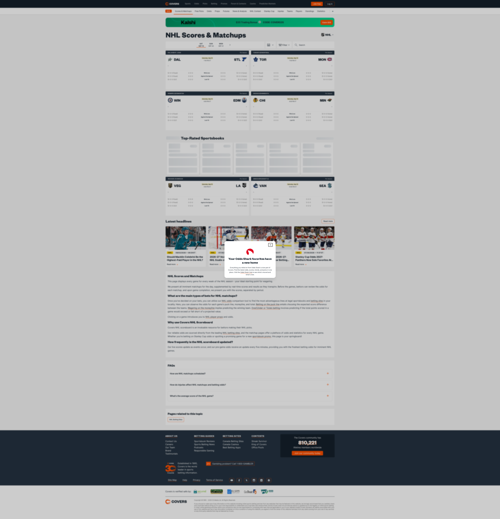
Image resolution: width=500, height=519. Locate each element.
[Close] (270, 245)
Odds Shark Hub (246, 272)
